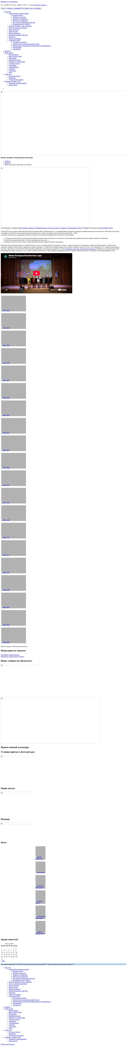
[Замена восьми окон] (40, 927)
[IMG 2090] (13, 635)
